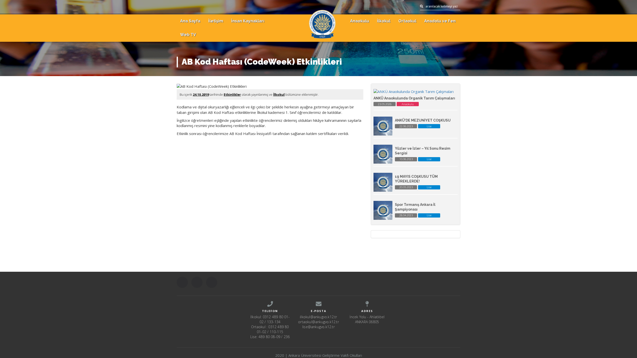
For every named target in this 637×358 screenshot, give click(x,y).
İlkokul (383, 21)
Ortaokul (407, 21)
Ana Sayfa (190, 21)
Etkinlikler (232, 94)
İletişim (215, 21)
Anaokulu (359, 21)
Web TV (188, 34)
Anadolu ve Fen (440, 21)
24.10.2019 (201, 94)
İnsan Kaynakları (247, 21)
